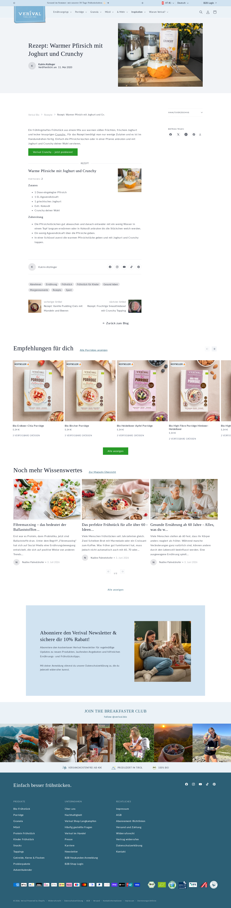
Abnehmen (35, 284)
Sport (69, 290)
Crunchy (60, 134)
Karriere (69, 845)
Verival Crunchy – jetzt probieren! (53, 152)
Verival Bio (33, 114)
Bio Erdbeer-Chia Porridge (28, 425)
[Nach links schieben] (207, 348)
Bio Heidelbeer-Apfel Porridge (135, 425)
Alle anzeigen (116, 451)
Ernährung (51, 284)
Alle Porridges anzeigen (94, 350)
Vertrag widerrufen (127, 839)
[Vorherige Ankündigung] (14, 3)
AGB (119, 814)
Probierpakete (21, 863)
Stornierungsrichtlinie (146, 901)
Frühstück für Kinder (88, 284)
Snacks (17, 845)
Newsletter (71, 851)
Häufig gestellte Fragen (78, 827)
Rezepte (48, 114)
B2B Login (209, 3)
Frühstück (67, 284)
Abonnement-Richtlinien (130, 820)
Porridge (18, 814)
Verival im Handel (75, 833)
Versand (96, 901)
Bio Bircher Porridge (77, 425)
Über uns (70, 808)
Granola (18, 820)
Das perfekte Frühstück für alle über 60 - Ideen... (115, 527)
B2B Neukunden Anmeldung (81, 857)
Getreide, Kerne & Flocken (29, 857)
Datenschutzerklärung (129, 845)
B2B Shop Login (74, 863)
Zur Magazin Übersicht (102, 471)
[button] (62, 12)
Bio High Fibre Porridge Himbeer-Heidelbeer (189, 427)
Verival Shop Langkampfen (80, 820)
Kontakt (121, 851)
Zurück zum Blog (117, 323)
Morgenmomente (39, 290)
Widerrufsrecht (125, 833)
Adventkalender (22, 869)
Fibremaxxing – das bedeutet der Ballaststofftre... (39, 527)
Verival (24, 901)
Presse (69, 839)
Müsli (16, 827)
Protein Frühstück (24, 833)
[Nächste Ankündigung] (142, 3)
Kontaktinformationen (112, 901)
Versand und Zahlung (128, 827)
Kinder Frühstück (23, 839)
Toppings (18, 851)
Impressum (122, 808)
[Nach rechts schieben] (214, 348)
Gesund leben (111, 284)
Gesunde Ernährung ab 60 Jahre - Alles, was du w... (182, 527)
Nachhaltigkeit (73, 814)
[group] (19, 743)
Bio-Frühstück (21, 808)
